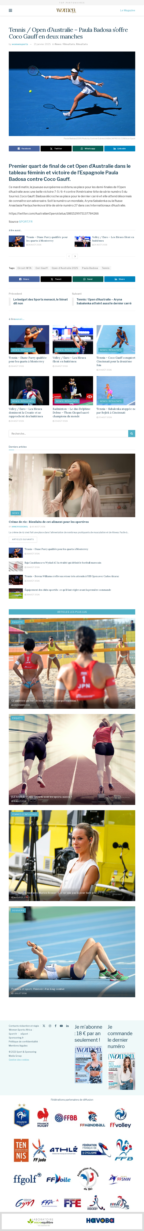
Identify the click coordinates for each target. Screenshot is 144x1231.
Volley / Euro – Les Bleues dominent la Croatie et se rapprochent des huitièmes (26, 412)
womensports (20, 44)
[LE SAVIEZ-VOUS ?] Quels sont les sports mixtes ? (41, 796)
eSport (24, 1033)
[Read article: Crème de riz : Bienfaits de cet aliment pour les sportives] (72, 485)
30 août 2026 (38, 527)
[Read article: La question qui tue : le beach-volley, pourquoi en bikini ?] (72, 663)
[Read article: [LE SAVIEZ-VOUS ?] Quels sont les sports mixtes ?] (72, 759)
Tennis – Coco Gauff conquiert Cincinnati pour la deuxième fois (116, 361)
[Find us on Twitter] (43, 1026)
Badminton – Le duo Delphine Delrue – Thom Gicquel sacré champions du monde (71, 412)
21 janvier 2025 (42, 44)
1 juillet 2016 (20, 993)
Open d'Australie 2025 (65, 268)
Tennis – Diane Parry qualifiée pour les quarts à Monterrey (47, 239)
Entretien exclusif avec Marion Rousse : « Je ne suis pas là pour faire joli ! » (55, 892)
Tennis (105, 268)
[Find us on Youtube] (61, 1026)
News (15, 513)
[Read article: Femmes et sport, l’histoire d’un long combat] (72, 951)
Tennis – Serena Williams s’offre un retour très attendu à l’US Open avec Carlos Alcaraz (72, 576)
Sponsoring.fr (16, 1037)
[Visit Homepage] (66, 10)
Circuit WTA (25, 268)
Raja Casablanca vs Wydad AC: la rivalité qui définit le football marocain (63, 562)
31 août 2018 (19, 801)
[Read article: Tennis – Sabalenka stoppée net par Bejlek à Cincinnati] (117, 390)
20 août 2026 (105, 417)
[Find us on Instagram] (50, 1026)
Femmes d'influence (24, 814)
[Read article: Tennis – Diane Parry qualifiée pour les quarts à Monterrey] (17, 241)
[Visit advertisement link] (72, 1221)
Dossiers (18, 910)
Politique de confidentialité (23, 1041)
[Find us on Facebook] (55, 1026)
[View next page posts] (75, 256)
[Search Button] (131, 433)
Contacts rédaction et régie (24, 1025)
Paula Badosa (90, 268)
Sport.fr (13, 1033)
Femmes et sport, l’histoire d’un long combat (37, 989)
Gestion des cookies (19, 1059)
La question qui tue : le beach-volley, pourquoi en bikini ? (44, 700)
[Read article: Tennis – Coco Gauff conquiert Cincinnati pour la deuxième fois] (117, 339)
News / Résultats (65, 44)
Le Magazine (127, 10)
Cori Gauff (42, 268)
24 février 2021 (20, 897)
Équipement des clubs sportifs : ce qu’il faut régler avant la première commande (68, 589)
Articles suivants (24, 539)
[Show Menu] (10, 10)
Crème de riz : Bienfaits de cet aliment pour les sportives (49, 521)
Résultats (82, 44)
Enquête (17, 622)
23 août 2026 (61, 421)
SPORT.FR (25, 221)
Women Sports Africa (20, 1029)
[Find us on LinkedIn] (67, 1026)
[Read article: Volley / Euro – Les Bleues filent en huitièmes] (82, 241)
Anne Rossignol (20, 527)
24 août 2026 (100, 245)
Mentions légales (18, 1045)
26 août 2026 (34, 245)
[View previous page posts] (69, 256)
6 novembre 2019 (21, 705)
